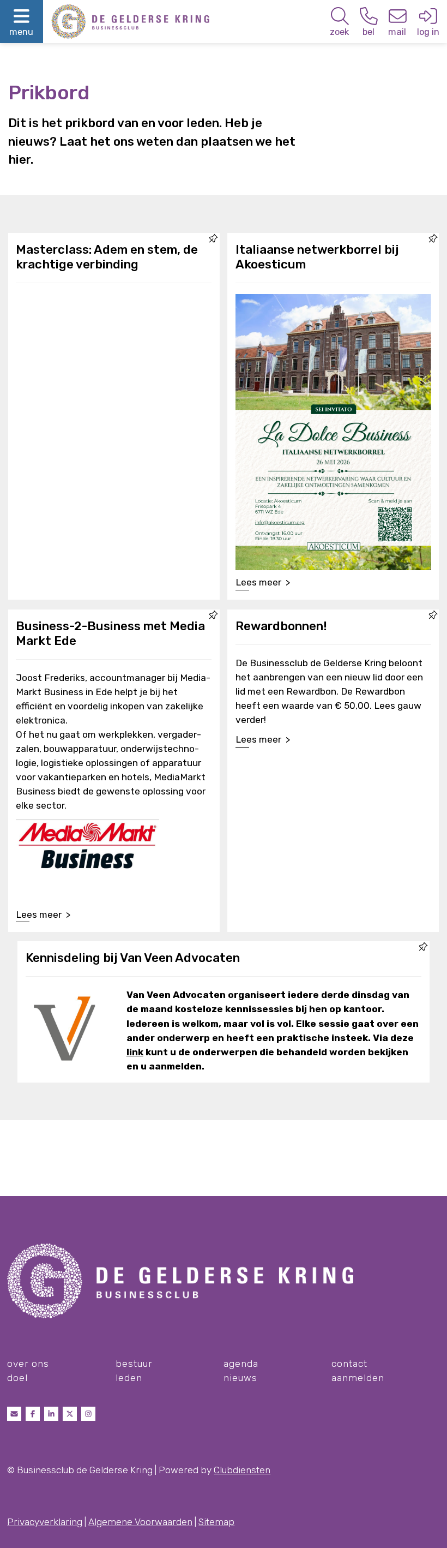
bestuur (134, 1363)
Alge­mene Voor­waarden (140, 1521)
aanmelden (357, 1377)
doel (17, 1377)
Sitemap (216, 1521)
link (134, 1052)
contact (349, 1363)
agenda (241, 1363)
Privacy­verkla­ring (44, 1521)
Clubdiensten (242, 1470)
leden (129, 1377)
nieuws (240, 1377)
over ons (28, 1363)
